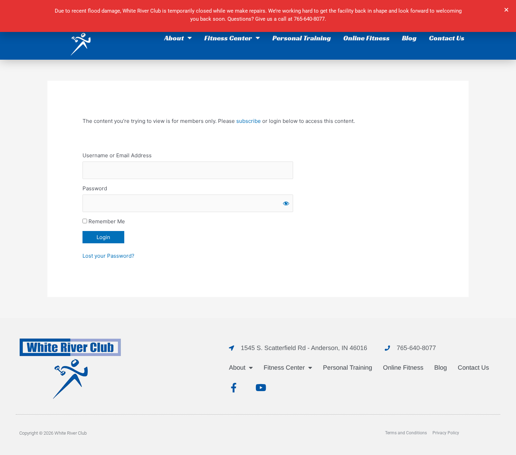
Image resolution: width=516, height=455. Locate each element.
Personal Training (301, 37)
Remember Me (106, 221)
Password (94, 188)
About (174, 37)
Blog (409, 37)
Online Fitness (366, 37)
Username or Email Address (117, 155)
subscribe (248, 121)
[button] (506, 9)
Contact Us (446, 37)
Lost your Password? (108, 255)
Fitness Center (228, 37)
